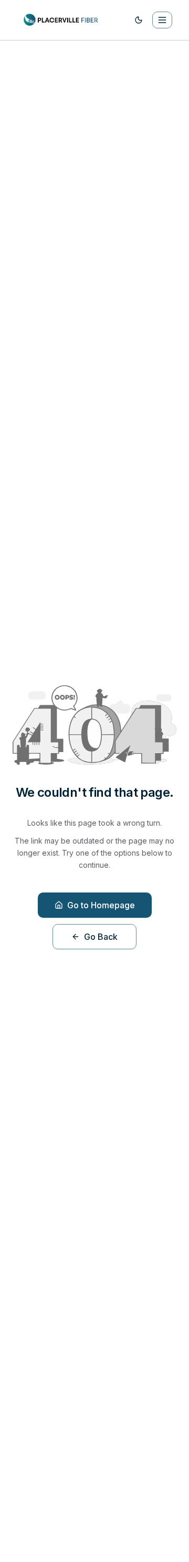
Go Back (101, 936)
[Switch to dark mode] (138, 20)
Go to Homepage (101, 905)
